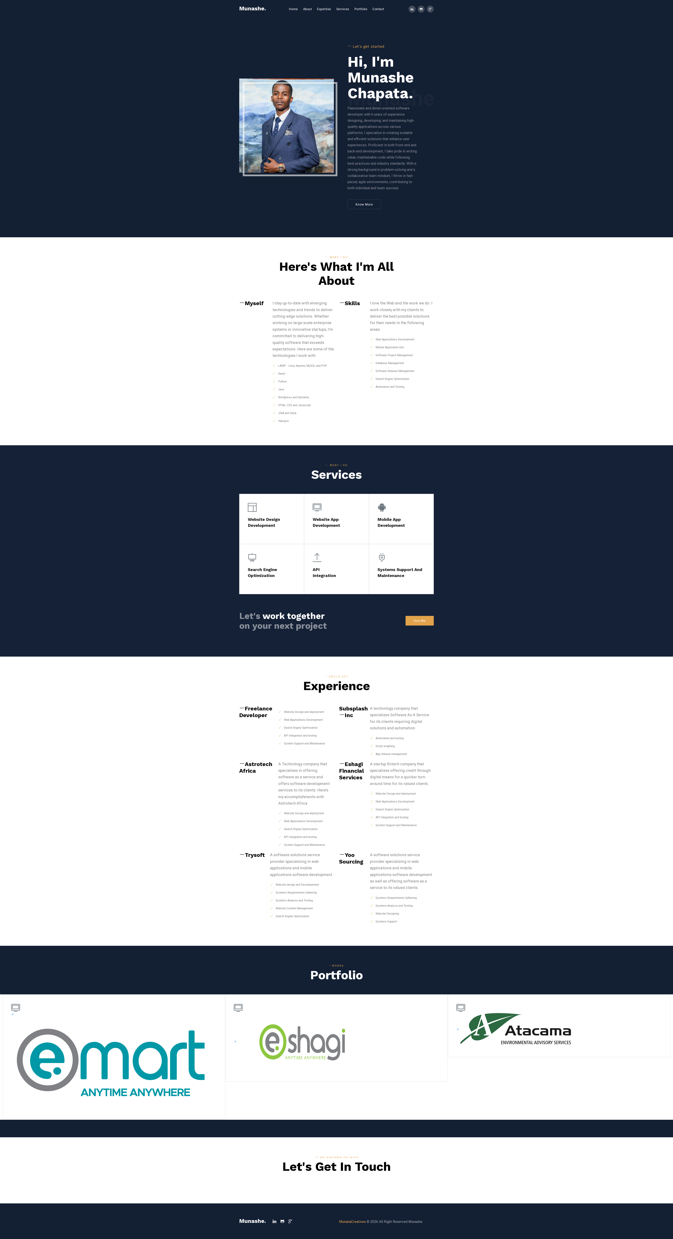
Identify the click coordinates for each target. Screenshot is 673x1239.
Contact (378, 9)
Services (342, 9)
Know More (364, 204)
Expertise (324, 9)
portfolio (361, 9)
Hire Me (420, 621)
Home (295, 9)
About (307, 9)
